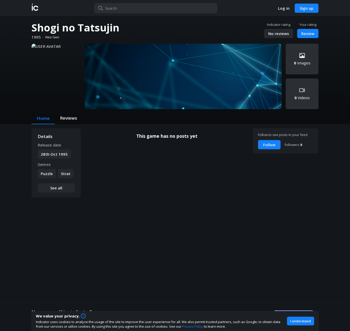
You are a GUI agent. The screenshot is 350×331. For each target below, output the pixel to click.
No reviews (278, 33)
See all (56, 187)
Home (43, 118)
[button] (35, 8)
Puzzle (47, 173)
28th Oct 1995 (54, 154)
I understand (300, 321)
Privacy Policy (192, 326)
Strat (65, 173)
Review (307, 33)
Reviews (68, 118)
